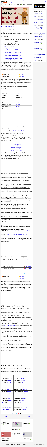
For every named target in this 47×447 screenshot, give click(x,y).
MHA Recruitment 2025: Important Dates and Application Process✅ (39, 59)
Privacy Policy (13, 444)
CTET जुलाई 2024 (17, 145)
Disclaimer (7, 444)
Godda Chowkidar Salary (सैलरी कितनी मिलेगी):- (12, 51)
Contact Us (24, 444)
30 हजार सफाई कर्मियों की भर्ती (17, 144)
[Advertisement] (16, 119)
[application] (15, 3)
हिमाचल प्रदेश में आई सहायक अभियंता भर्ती (16, 147)
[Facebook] (12, 413)
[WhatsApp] (14, 413)
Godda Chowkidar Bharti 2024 (8, 176)
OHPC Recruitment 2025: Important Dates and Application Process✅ (27, 439)
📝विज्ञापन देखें (26, 259)
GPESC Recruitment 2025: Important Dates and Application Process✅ (39, 33)
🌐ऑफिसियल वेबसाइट (27, 273)
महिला (3, 402)
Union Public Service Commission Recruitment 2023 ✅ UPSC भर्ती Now (5, 423)
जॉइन (28, 268)
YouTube (18, 230)
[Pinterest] (18, 413)
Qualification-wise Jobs (22, 234)
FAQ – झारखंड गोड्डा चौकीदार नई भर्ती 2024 (10, 59)
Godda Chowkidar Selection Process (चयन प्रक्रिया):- (13, 52)
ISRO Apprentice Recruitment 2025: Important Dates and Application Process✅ (39, 48)
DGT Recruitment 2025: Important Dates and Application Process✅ (39, 38)
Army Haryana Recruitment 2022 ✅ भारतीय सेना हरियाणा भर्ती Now (27, 423)
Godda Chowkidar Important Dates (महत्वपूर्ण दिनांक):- (13, 56)
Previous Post (4, 416)
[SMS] (20, 413)
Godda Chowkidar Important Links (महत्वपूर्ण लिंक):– (13, 58)
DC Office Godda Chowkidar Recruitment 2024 (12, 46)
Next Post (30, 416)
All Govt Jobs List (6, 409)
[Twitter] (16, 413)
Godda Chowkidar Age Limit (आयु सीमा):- (11, 49)
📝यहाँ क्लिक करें (26, 261)
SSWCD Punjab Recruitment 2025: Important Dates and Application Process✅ (38, 42)
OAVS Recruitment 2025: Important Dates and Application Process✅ (39, 54)
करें (27, 270)
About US (18, 444)
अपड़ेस (28, 266)
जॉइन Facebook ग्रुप (8, 407)
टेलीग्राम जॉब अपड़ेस (21, 130)
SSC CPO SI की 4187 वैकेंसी (16, 148)
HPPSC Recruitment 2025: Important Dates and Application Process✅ (39, 24)
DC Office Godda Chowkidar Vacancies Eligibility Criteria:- (15, 48)
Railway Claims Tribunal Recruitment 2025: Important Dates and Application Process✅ (5, 439)
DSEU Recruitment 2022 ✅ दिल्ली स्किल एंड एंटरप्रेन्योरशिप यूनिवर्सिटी (16, 433)
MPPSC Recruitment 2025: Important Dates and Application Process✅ (39, 20)
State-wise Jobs (11, 234)
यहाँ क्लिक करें (22, 74)
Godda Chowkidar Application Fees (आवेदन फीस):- (13, 55)
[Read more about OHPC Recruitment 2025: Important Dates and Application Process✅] (27, 434)
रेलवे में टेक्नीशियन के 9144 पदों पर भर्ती (16, 150)
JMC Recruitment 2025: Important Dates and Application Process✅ (16, 429)
